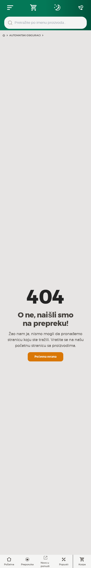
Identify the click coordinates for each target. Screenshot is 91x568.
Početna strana (45, 356)
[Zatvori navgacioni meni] (10, 7)
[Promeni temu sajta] (57, 7)
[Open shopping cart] (34, 7)
